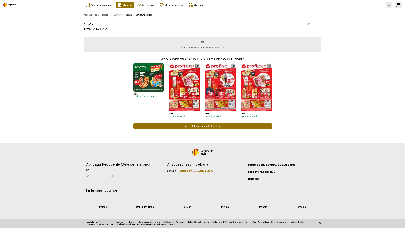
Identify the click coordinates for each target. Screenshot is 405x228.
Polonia (103, 207)
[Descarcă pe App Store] (98, 178)
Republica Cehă (145, 207)
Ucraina (187, 207)
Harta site (253, 178)
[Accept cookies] (320, 223)
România (301, 207)
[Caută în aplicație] (389, 5)
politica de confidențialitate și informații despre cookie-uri (150, 224)
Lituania (224, 207)
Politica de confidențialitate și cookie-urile (271, 164)
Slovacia (262, 207)
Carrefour (89, 24)
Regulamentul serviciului (262, 171)
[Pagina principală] (9, 5)
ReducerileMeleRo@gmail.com (195, 170)
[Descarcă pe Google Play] (123, 178)
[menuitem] (99, 5)
